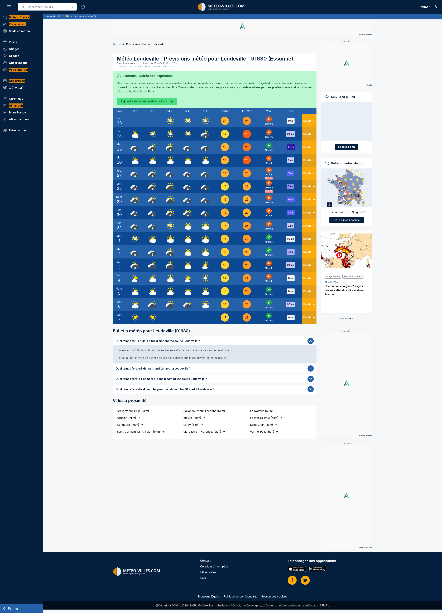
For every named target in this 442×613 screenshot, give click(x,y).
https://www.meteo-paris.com (190, 87)
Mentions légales (209, 596)
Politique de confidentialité (240, 596)
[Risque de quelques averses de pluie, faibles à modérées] (205, 134)
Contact (424, 7)
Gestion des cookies (274, 596)
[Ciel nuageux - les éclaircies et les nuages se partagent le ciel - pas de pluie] (134, 134)
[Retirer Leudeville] (71, 16)
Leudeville (50, 16)
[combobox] (47, 7)
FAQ (203, 578)
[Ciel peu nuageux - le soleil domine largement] (205, 265)
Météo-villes (208, 572)
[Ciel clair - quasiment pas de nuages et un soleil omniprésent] (134, 317)
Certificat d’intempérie (214, 566)
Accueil (117, 44)
